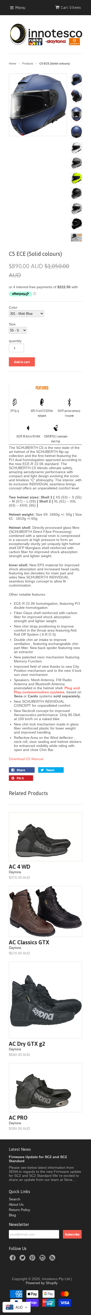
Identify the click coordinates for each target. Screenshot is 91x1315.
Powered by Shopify (42, 1283)
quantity (15, 341)
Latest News (20, 1149)
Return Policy (19, 1210)
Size (12, 324)
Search (14, 1199)
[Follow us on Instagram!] (43, 1259)
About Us (16, 1204)
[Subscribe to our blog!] (53, 1259)
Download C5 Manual (26, 759)
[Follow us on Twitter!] (23, 1259)
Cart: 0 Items (71, 8)
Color (13, 307)
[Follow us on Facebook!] (13, 1259)
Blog (12, 1215)
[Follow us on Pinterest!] (33, 1259)
